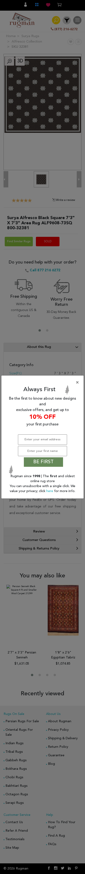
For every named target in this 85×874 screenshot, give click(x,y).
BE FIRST (43, 462)
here (50, 491)
